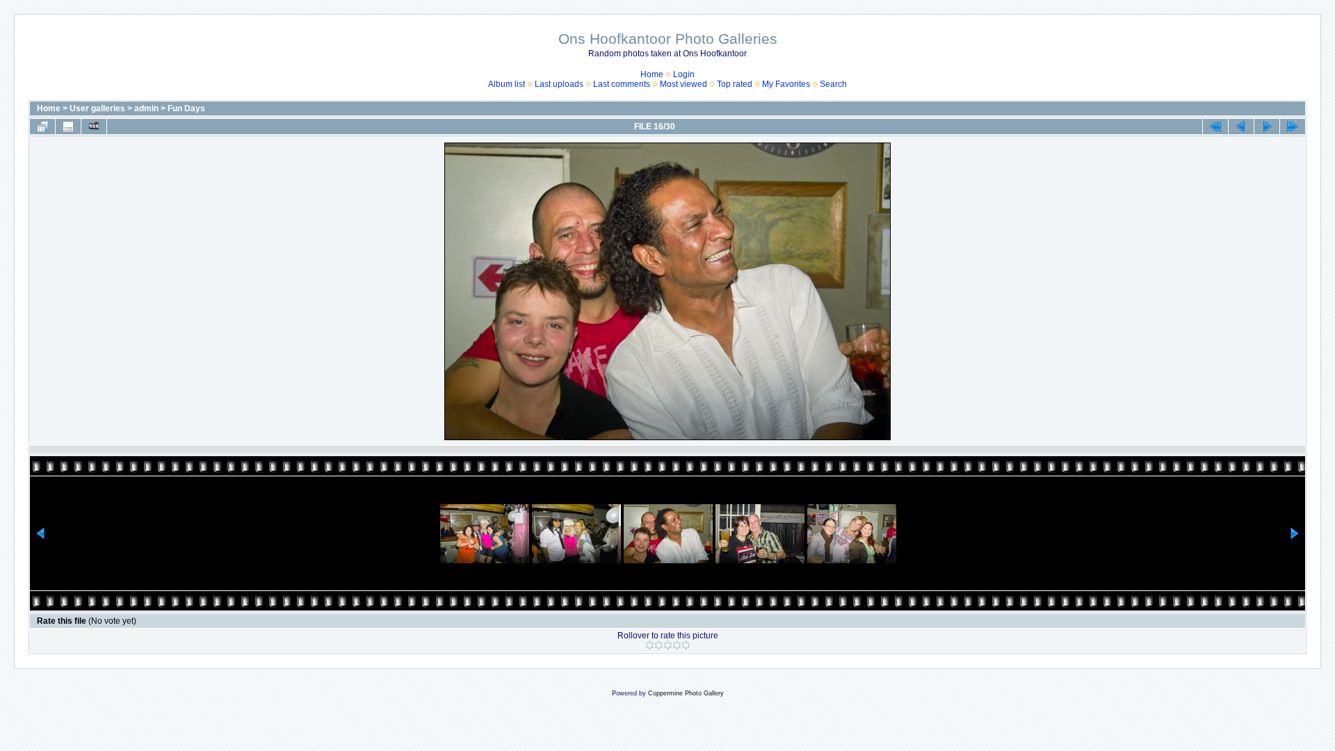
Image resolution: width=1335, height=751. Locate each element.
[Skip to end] (1292, 126)
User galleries (97, 108)
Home (651, 74)
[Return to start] (1215, 126)
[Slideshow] (93, 126)
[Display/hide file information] (68, 126)
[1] (649, 645)
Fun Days (186, 108)
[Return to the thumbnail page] (42, 126)
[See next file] (1266, 126)
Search (833, 84)
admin (146, 108)
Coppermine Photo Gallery (686, 693)
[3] (667, 645)
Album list (506, 84)
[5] (685, 645)
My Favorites (786, 84)
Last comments (621, 84)
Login (684, 74)
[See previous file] (1241, 126)
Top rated (734, 84)
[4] (676, 645)
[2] (658, 645)
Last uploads (559, 84)
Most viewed (683, 84)
